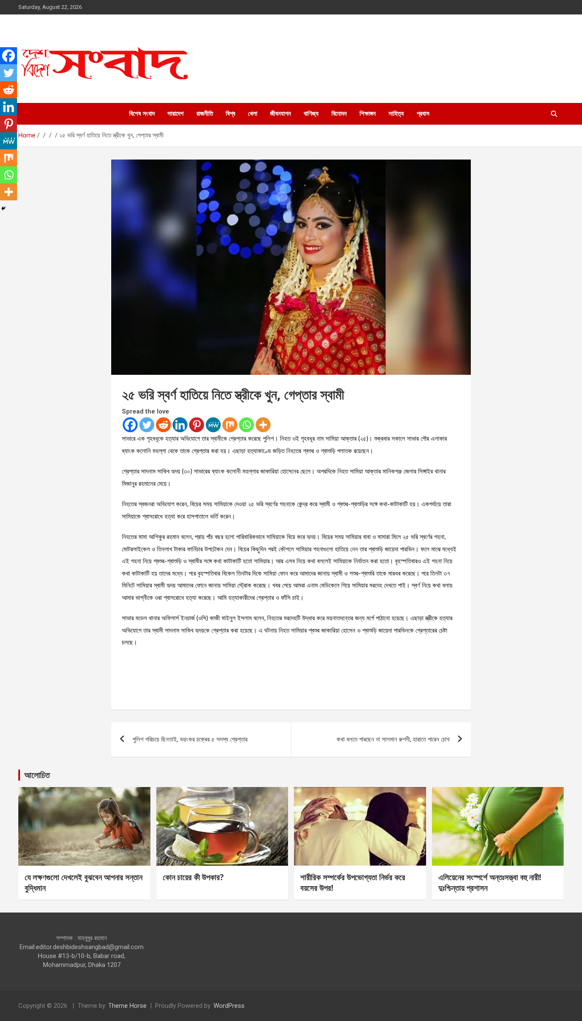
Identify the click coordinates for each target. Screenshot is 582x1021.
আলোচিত (37, 775)
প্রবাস (423, 113)
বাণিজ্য (311, 113)
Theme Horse (127, 1006)
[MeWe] (213, 424)
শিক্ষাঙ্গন (368, 113)
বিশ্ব (230, 113)
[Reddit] (163, 424)
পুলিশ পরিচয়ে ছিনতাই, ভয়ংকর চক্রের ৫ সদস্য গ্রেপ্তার (190, 739)
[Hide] (3, 208)
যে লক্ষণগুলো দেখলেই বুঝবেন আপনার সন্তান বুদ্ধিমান (83, 882)
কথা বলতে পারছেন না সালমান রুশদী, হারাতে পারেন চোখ (393, 739)
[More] (263, 424)
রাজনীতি (204, 113)
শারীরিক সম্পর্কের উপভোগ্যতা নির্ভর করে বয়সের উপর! (352, 882)
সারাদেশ (175, 113)
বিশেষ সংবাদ (142, 113)
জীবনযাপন (280, 113)
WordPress (229, 1006)
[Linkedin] (180, 424)
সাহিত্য (396, 113)
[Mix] (229, 424)
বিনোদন (339, 113)
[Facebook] (130, 424)
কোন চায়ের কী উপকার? (193, 877)
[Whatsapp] (246, 424)
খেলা (252, 113)
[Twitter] (146, 424)
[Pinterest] (196, 424)
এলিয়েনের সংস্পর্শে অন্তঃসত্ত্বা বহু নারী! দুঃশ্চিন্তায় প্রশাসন (489, 882)
